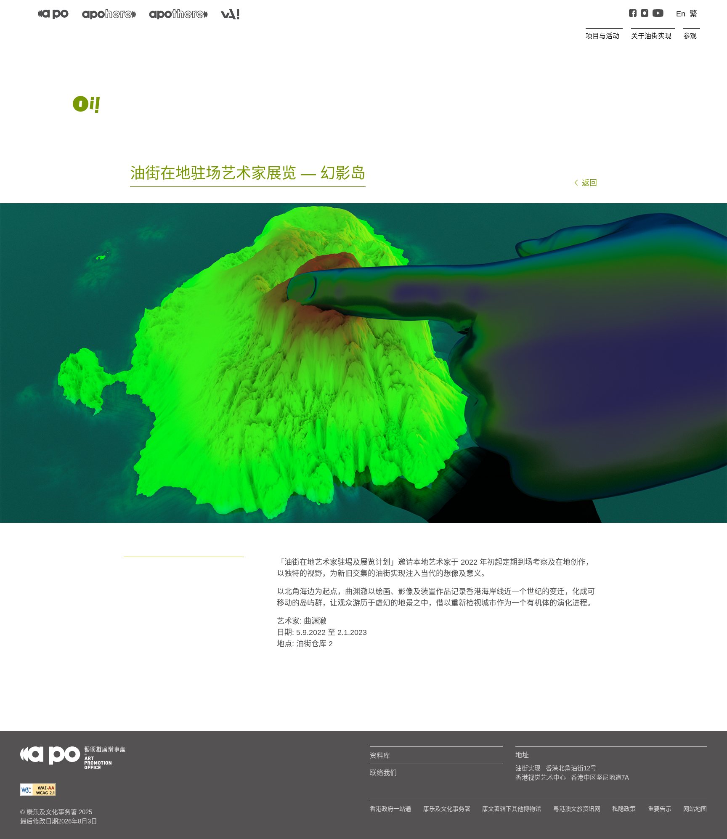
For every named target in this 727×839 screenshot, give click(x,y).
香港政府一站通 (390, 808)
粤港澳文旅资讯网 (576, 808)
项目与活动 (602, 36)
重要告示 (659, 808)
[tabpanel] (363, 363)
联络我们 (383, 772)
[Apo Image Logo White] (86, 104)
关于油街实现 (651, 36)
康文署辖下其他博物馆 (511, 808)
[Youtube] (658, 14)
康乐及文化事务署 (446, 808)
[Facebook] (633, 14)
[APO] (53, 14)
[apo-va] (229, 14)
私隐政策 (624, 808)
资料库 (380, 755)
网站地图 (695, 808)
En (680, 14)
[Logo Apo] (72, 757)
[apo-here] (109, 14)
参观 (690, 36)
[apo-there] (178, 14)
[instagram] (644, 14)
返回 (588, 183)
